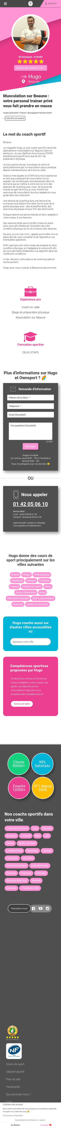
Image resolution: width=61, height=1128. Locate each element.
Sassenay (18, 604)
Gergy (48, 586)
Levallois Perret (14, 850)
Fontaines (44, 580)
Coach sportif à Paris (17, 828)
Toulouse (25, 835)
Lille (47, 835)
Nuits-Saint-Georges (18, 598)
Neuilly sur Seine (27, 843)
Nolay (42, 592)
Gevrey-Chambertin (25, 592)
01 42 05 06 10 (30, 504)
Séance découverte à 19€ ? (30, 67)
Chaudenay (17, 580)
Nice (37, 835)
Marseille (46, 828)
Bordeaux (11, 835)
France (23, 113)
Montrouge (32, 850)
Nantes (10, 843)
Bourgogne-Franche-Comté (40, 113)
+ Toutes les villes (30, 888)
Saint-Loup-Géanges (43, 598)
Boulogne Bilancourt (17, 880)
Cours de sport (15, 1064)
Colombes (28, 858)
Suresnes (11, 873)
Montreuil (11, 888)
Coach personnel (10, 113)
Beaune (15, 574)
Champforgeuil (42, 574)
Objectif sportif (15, 1071)
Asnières (47, 850)
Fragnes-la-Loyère (31, 586)
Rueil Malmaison (39, 865)
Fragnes (14, 586)
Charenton (26, 873)
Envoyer (30, 446)
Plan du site (13, 1079)
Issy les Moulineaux (16, 865)
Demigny (31, 580)
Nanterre (36, 880)
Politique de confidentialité (13, 1116)
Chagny (26, 574)
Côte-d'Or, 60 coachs (15, 118)
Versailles (41, 873)
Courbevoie (12, 858)
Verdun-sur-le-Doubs (37, 604)
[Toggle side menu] (5, 3)
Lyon (35, 828)
